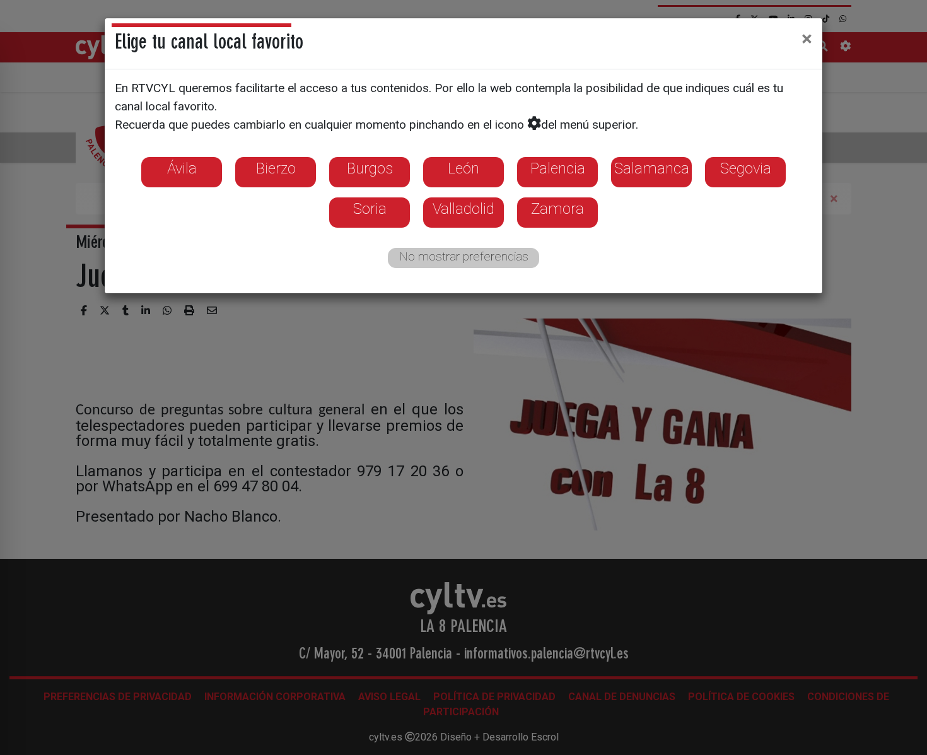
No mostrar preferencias (463, 256)
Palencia (557, 168)
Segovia (745, 168)
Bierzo (276, 168)
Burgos (370, 168)
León (463, 168)
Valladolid (463, 209)
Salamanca (651, 168)
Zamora (557, 209)
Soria (370, 209)
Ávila (182, 168)
